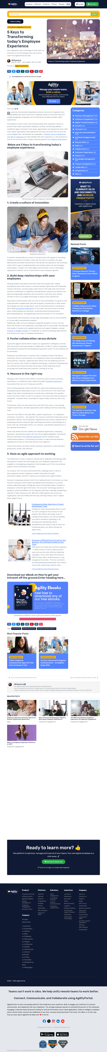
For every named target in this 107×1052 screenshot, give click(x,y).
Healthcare (67, 896)
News (77, 174)
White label (41, 908)
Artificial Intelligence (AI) (85, 137)
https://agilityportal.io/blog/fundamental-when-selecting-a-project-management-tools (46, 533)
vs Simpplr (26, 947)
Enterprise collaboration (54, 907)
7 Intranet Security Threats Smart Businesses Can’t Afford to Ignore (84, 273)
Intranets (79, 129)
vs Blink (25, 934)
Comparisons (80, 171)
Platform (38, 4)
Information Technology (68, 917)
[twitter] (49, 1021)
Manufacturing (69, 903)
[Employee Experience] (37, 229)
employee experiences (25, 308)
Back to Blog (15, 21)
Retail (66, 901)
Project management (84, 164)
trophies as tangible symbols (17, 331)
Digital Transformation (22, 66)
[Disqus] (53, 772)
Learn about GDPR (83, 917)
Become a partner (85, 908)
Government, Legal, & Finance (69, 911)
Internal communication (55, 903)
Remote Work (80, 142)
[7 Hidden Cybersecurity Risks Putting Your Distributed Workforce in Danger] (85, 290)
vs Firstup (25, 957)
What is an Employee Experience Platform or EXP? (83, 677)
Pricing (54, 4)
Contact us (82, 896)
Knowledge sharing (53, 899)
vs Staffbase (26, 936)
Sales (77, 146)
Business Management (84, 116)
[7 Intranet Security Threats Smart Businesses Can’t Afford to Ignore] (85, 255)
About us (82, 894)
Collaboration (80, 149)
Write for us (83, 903)
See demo (93, 4)
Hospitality (67, 914)
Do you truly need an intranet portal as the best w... (24, 677)
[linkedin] (58, 1021)
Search (94, 14)
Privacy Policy (83, 914)
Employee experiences (53, 381)
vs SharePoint (27, 929)
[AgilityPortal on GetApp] (63, 1044)
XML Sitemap (83, 927)
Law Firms (67, 894)
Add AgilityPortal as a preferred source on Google (26, 76)
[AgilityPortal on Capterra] (53, 1044)
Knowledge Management (85, 159)
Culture (78, 156)
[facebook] (44, 1021)
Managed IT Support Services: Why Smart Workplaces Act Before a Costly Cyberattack (84, 378)
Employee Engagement (84, 119)
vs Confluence (27, 944)
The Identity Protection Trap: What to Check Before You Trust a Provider (84, 412)
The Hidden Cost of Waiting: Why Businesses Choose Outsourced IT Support (83, 343)
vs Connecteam (27, 949)
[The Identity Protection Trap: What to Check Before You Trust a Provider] (85, 395)
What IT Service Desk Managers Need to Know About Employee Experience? (52, 718)
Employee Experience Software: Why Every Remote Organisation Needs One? (21, 718)
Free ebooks (83, 906)
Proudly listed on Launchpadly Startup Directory (24, 1050)
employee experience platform (47, 628)
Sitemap (82, 925)
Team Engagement (54, 895)
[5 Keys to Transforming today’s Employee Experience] (73, 39)
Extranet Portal (27, 909)
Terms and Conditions (82, 911)
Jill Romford (16, 60)
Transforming (16, 628)
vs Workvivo (26, 926)
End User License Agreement (84, 921)
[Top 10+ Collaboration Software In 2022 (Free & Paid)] (43, 1044)
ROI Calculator (42, 910)
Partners (62, 4)
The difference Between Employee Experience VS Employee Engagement (83, 718)
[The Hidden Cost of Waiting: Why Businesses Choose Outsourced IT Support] (85, 325)
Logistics (67, 906)
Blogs (81, 901)
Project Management (26, 902)
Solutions (46, 4)
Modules (40, 903)
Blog (68, 4)
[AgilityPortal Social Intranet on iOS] (62, 1034)
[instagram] (53, 1021)
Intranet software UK (61, 1027)
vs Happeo (26, 942)
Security (40, 899)
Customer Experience (84, 152)
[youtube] (62, 1021)
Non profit (67, 899)
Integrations (42, 901)
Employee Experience (58, 139)
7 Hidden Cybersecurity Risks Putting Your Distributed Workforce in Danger (84, 308)
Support (81, 899)
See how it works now (54, 862)
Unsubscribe (83, 929)
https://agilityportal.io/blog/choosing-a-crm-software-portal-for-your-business (46, 569)
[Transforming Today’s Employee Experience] (37, 174)
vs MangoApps (27, 967)
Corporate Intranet (28, 894)
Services (40, 896)
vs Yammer (26, 931)
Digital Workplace (27, 899)
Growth (78, 126)
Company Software (44, 1027)
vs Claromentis (27, 939)
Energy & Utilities (69, 908)
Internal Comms (27, 896)
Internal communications (85, 133)
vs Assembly (26, 960)
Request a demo (41, 913)
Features (41, 894)
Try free (80, 4)
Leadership (79, 167)
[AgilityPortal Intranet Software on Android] (47, 1034)
